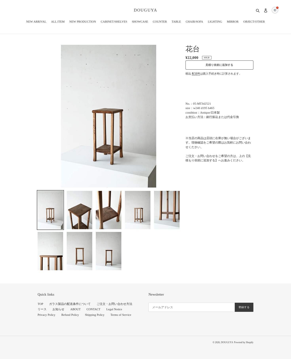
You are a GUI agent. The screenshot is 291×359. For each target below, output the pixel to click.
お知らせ (58, 309)
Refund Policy (70, 314)
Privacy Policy (46, 314)
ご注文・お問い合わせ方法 (114, 303)
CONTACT (93, 309)
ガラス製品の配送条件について (70, 303)
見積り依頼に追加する (219, 64)
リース (42, 309)
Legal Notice (114, 309)
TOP (40, 303)
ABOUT (75, 309)
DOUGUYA (145, 10)
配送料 (196, 73)
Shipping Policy (95, 314)
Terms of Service (120, 314)
